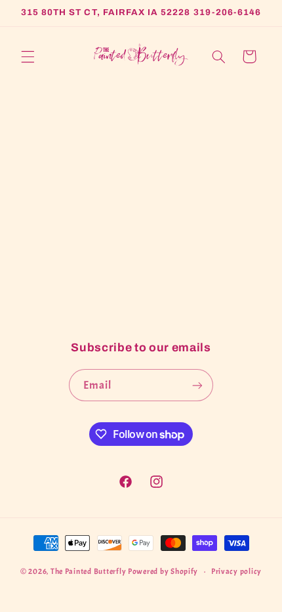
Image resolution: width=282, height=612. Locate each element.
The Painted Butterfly (88, 572)
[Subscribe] (197, 385)
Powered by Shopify (163, 572)
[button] (27, 56)
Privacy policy (236, 572)
